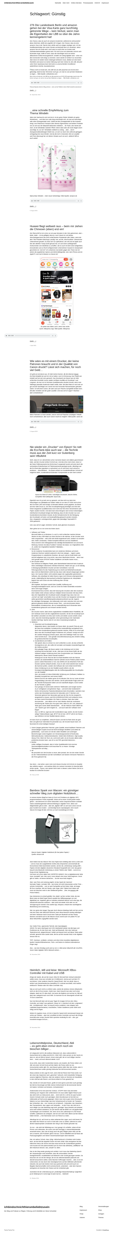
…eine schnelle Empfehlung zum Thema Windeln (49, 112)
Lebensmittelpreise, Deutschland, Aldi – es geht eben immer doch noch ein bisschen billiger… (52, 1045)
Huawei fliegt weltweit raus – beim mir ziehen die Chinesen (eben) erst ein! (56, 228)
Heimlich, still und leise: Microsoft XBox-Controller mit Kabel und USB (53, 972)
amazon (73, 890)
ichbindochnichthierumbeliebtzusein (19, 3)
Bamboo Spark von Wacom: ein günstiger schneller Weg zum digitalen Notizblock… (54, 792)
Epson (76, 374)
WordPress (106, 1230)
